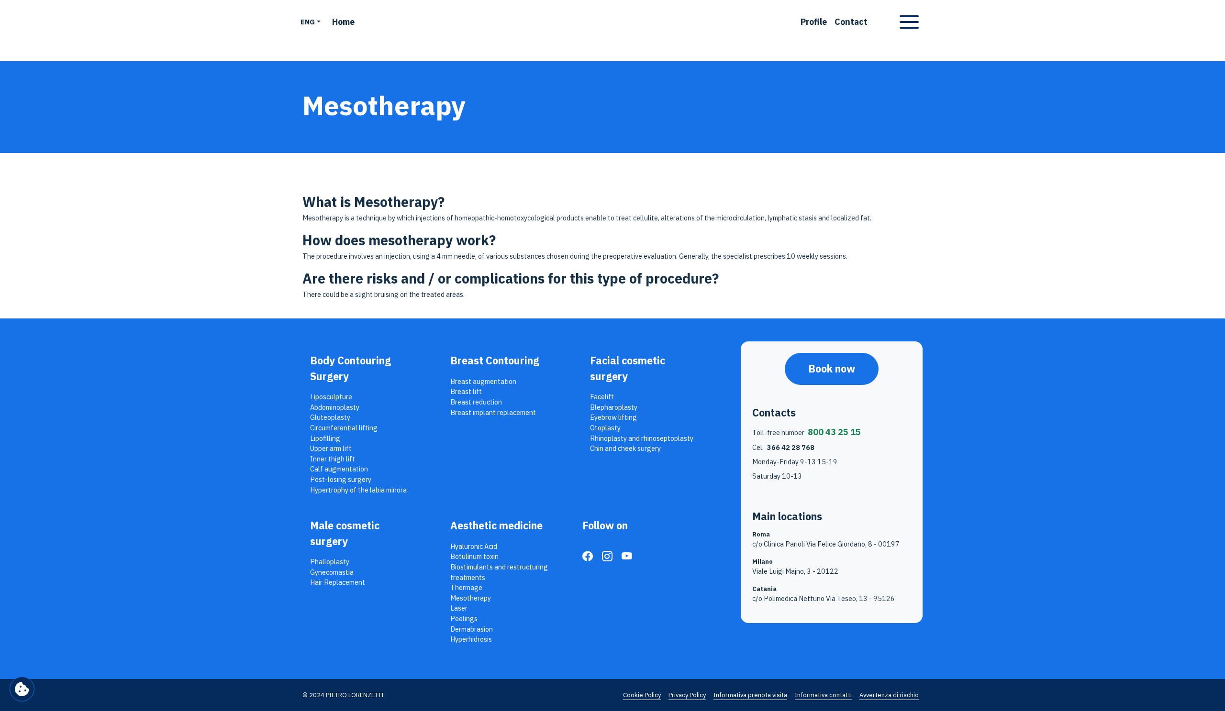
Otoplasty (605, 427)
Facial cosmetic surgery (627, 368)
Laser (459, 608)
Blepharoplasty (613, 407)
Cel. (783, 447)
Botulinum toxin (474, 556)
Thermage (466, 587)
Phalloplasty (329, 561)
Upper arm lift (331, 448)
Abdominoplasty (334, 407)
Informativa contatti (823, 695)
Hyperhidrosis (471, 639)
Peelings (464, 618)
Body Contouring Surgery (350, 368)
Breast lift (466, 391)
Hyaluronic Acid (473, 546)
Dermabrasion (471, 629)
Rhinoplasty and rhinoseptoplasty (641, 438)
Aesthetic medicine (496, 525)
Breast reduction (476, 401)
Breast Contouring (494, 360)
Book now (831, 368)
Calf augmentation (339, 468)
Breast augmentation (483, 381)
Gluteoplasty (330, 417)
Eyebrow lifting (613, 417)
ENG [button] (308, 21)
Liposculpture (331, 396)
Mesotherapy (470, 597)
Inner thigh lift (332, 458)
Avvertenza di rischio (889, 695)
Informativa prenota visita (750, 695)
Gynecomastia (332, 572)
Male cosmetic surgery (344, 533)
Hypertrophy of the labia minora (358, 489)
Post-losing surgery (340, 479)
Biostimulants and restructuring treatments (499, 572)
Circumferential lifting (344, 427)
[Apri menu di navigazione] (909, 22)
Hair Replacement (337, 582)
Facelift (602, 396)
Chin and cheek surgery (625, 448)
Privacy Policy (687, 695)
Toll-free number (806, 432)
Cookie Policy (642, 695)
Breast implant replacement (493, 412)
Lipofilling (325, 438)
